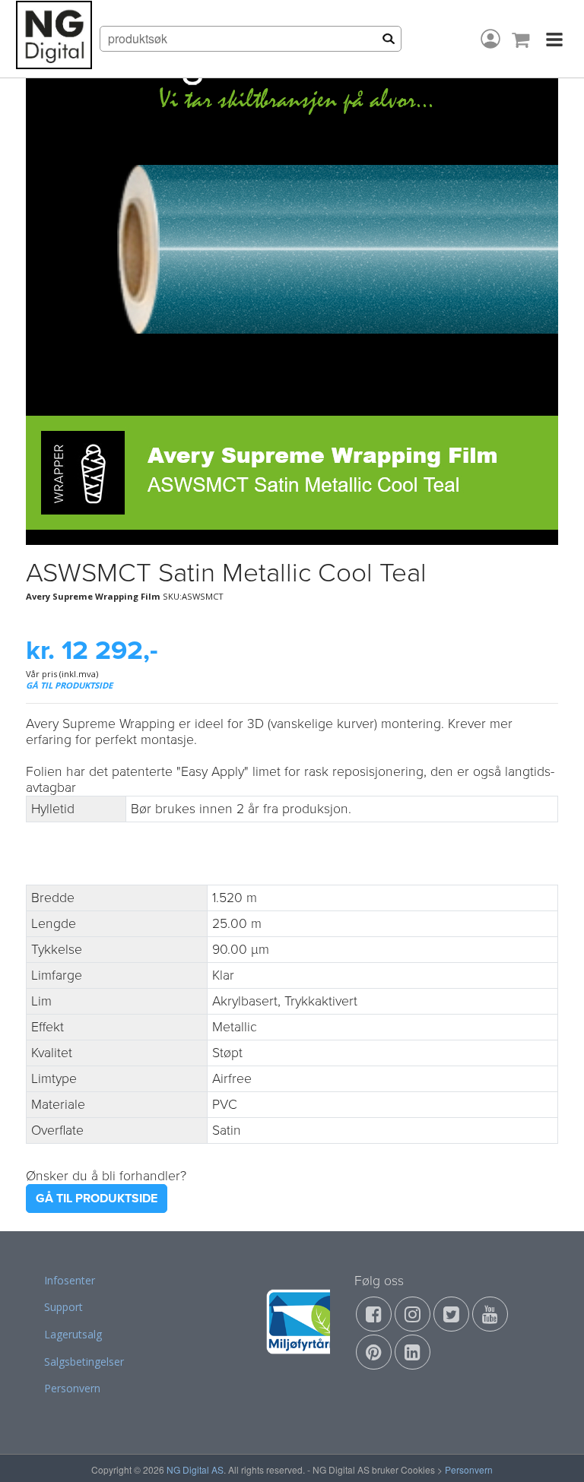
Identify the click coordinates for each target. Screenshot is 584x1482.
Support (63, 1307)
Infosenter (69, 1280)
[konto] (490, 39)
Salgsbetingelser (84, 1361)
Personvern (72, 1388)
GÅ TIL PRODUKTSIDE (69, 685)
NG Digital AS (195, 1469)
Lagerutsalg (73, 1334)
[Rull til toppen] (553, 1451)
